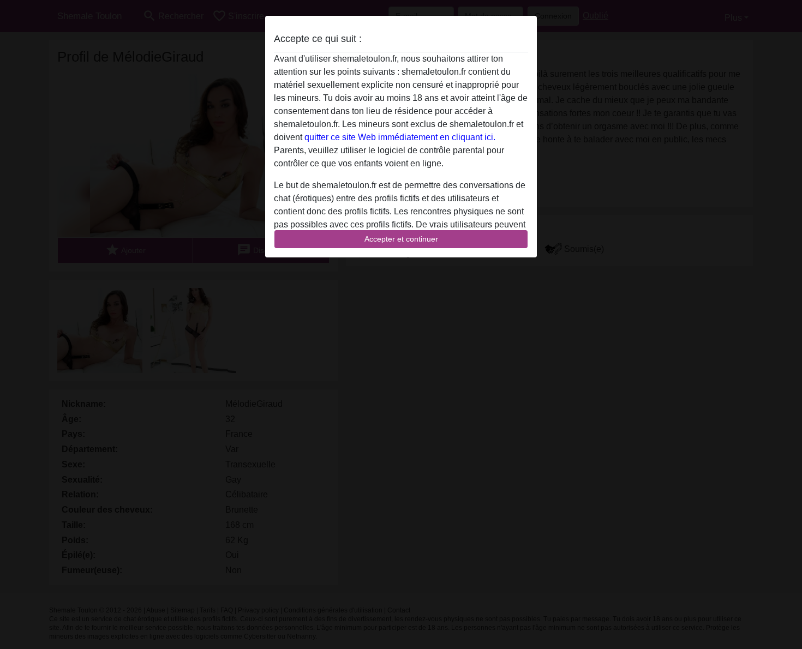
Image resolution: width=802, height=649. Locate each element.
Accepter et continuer (401, 239)
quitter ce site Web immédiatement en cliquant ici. (399, 137)
